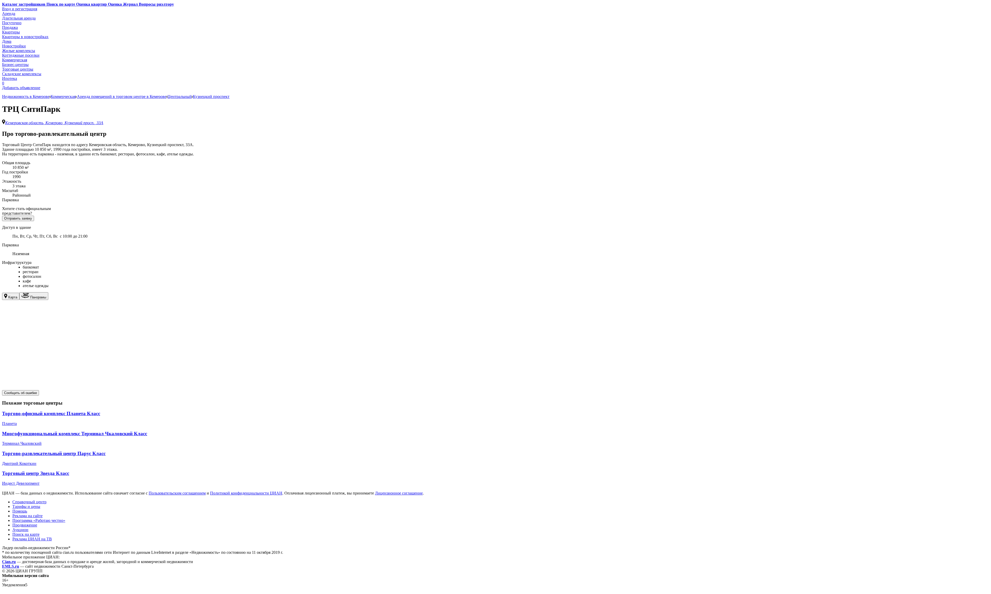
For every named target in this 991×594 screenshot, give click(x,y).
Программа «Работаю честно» (38, 520)
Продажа (10, 27)
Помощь (19, 511)
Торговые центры (17, 69)
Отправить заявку (18, 218)
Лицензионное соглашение (399, 493)
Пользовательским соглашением (177, 493)
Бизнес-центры (15, 64)
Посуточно (11, 23)
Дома (6, 41)
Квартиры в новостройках (25, 37)
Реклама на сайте (27, 516)
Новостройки (14, 46)
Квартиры (11, 32)
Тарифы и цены (26, 506)
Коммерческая (14, 60)
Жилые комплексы (18, 50)
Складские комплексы (21, 74)
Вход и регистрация (19, 9)
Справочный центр (29, 502)
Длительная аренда (19, 18)
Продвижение (24, 525)
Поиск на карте (25, 534)
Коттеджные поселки (20, 55)
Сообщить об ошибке (20, 393)
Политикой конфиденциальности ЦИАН (246, 493)
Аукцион (20, 530)
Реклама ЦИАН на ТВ (32, 539)
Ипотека (9, 78)
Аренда (8, 13)
